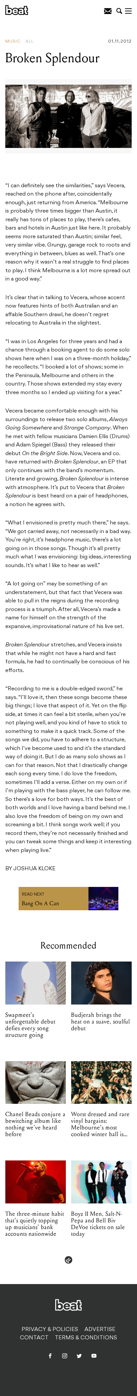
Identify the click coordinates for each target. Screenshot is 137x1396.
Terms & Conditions (86, 1338)
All (30, 42)
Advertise (99, 1329)
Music (13, 42)
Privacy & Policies (50, 1329)
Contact (34, 1338)
